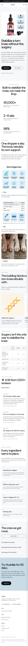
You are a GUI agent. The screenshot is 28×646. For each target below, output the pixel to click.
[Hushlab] (14, 5)
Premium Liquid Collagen (6, 611)
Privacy (2, 630)
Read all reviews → (5, 387)
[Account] (23, 4)
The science (18, 68)
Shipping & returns (5, 628)
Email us (3, 626)
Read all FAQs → (14, 536)
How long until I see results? (9, 552)
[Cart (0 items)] (26, 5)
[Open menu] (2, 5)
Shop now (6, 68)
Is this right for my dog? (8, 542)
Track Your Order (4, 619)
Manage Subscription (5, 617)
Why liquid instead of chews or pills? (11, 547)
